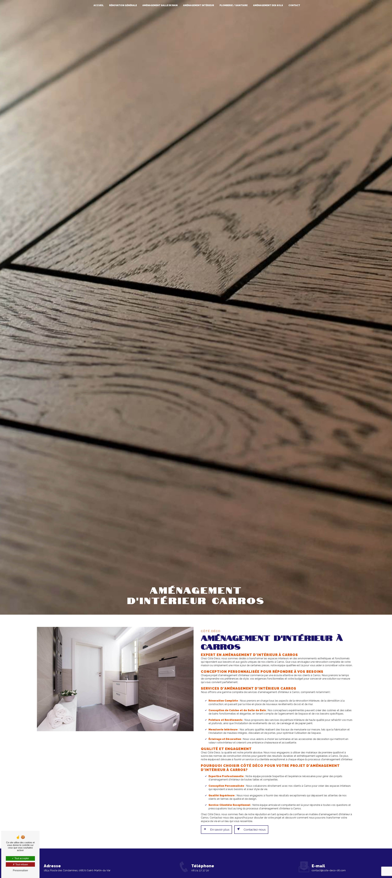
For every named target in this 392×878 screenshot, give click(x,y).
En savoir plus (219, 829)
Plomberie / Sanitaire (234, 5)
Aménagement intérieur (198, 5)
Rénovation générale (123, 5)
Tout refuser (21, 864)
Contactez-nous (255, 829)
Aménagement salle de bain (160, 5)
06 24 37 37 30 (200, 870)
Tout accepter (21, 858)
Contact (294, 5)
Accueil (99, 5)
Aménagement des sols (268, 5)
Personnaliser (20, 870)
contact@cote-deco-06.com (329, 870)
